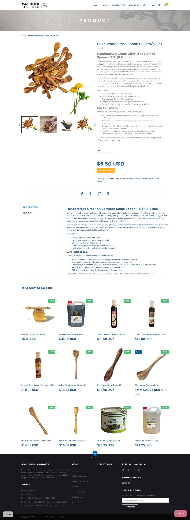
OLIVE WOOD (109, 179)
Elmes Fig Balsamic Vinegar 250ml (150, 334)
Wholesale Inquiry (79, 476)
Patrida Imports (148, 179)
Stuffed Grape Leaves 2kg (108, 441)
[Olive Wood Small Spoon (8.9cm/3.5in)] (30, 125)
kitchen (131, 179)
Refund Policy (77, 502)
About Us (75, 471)
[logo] (34, 5)
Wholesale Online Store (81, 481)
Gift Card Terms (78, 497)
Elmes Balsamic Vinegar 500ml (111, 334)
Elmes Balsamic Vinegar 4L (71, 334)
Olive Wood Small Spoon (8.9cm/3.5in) (129, 44)
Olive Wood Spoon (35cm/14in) (73, 441)
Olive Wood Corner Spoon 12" (72, 385)
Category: (101, 179)
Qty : (99, 151)
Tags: (118, 179)
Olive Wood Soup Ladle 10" (147, 385)
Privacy (75, 487)
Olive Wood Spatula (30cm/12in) (36, 441)
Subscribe (130, 507)
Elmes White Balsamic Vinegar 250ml (38, 385)
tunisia (99, 181)
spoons (156, 179)
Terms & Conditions (79, 492)
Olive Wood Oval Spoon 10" (109, 385)
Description (30, 207)
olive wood (138, 179)
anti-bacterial (124, 179)
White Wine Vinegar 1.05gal (147, 441)
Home (23, 35)
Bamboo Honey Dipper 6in (33, 334)
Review (27, 213)
